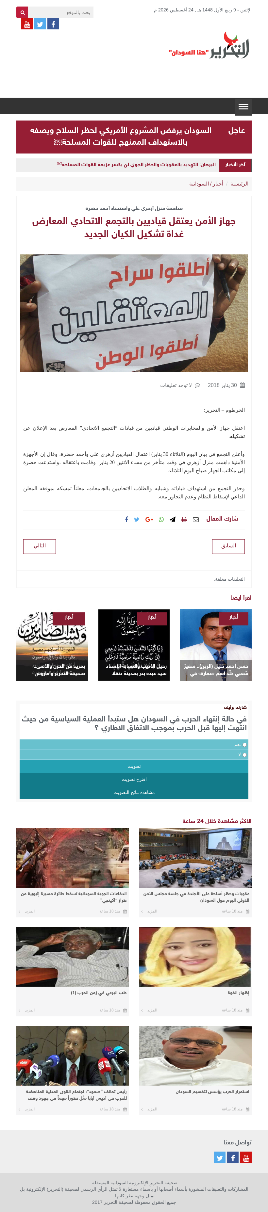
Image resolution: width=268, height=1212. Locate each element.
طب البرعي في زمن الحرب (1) (99, 993)
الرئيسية (239, 183)
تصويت (134, 766)
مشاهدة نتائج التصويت (134, 792)
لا (239, 754)
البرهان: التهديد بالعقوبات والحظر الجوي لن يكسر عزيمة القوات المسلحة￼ (136, 165)
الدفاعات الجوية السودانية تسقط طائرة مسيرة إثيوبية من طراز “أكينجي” (74, 897)
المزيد (152, 911)
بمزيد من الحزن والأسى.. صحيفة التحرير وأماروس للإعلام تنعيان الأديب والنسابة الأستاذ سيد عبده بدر (53, 671)
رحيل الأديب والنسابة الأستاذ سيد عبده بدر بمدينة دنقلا (136, 670)
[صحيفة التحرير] (209, 44)
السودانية (199, 183)
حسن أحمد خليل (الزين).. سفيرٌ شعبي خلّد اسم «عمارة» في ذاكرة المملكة (216, 671)
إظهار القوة (238, 993)
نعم (237, 744)
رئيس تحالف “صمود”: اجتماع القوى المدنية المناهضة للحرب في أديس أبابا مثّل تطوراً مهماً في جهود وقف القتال (76, 1096)
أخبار (218, 183)
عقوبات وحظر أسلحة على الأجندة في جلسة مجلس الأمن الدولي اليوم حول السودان (196, 897)
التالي (40, 545)
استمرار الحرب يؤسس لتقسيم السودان (212, 1092)
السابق (228, 545)
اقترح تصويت (134, 779)
